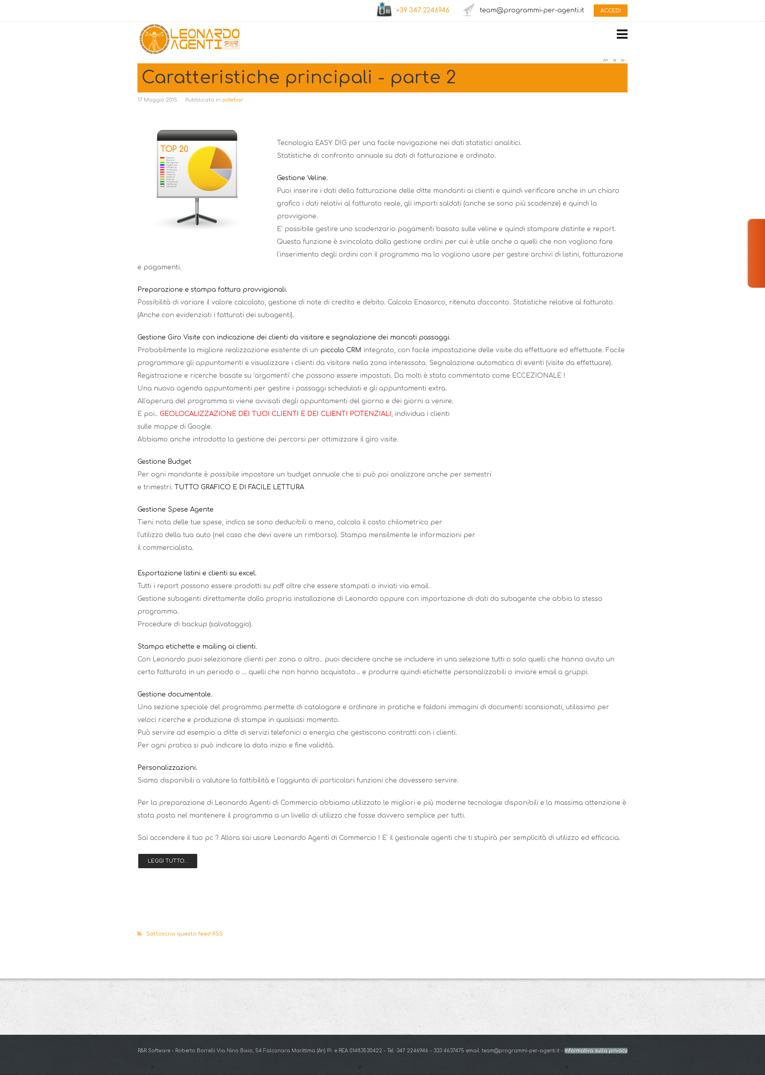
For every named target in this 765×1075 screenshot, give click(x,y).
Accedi (610, 11)
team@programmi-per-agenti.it (532, 10)
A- (623, 60)
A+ (605, 60)
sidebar (232, 100)
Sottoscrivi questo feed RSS (184, 934)
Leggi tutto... (168, 861)
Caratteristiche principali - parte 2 (298, 77)
